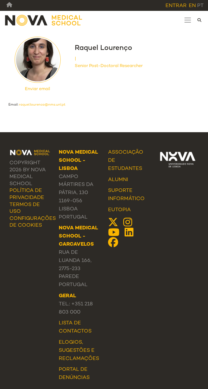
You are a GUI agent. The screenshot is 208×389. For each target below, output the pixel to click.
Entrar (176, 5)
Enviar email (37, 89)
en (192, 5)
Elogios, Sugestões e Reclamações (79, 350)
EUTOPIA (119, 210)
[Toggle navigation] (187, 20)
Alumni (118, 179)
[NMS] (43, 20)
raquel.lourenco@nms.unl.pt (42, 105)
